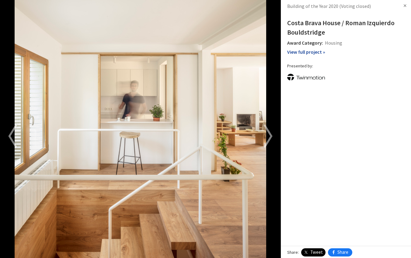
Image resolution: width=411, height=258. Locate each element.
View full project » (306, 52)
